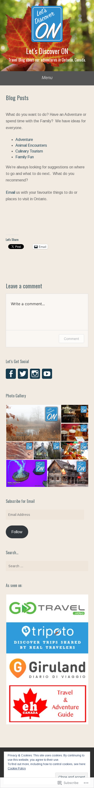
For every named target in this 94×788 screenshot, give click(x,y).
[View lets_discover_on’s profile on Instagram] (35, 374)
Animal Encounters (31, 145)
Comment (71, 339)
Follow (16, 532)
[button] (33, 423)
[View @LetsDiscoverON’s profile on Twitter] (23, 374)
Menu (47, 77)
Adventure (24, 140)
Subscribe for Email (20, 501)
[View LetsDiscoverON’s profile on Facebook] (11, 374)
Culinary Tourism (29, 151)
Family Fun (24, 157)
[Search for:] (47, 566)
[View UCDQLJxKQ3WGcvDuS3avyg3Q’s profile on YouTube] (47, 374)
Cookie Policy (17, 768)
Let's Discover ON (47, 51)
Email (10, 192)
